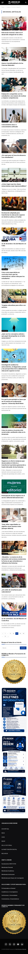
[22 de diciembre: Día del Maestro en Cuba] (14, 234)
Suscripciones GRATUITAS (9, 863)
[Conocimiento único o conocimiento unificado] (14, 115)
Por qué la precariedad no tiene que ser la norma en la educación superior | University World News (14, 401)
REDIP (3, 841)
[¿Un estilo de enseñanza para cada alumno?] (14, 581)
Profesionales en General (8, 888)
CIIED (3, 837)
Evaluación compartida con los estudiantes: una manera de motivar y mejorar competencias (14, 96)
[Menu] (3, 2)
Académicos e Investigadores (10, 892)
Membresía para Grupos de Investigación (13, 878)
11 (10, 633)
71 (5, 636)
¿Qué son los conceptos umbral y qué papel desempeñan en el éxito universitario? (13, 336)
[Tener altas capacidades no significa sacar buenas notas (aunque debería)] (14, 515)
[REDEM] (14, 2)
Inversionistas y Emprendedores (10, 899)
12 (13, 633)
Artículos (4, 29)
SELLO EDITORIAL (7, 845)
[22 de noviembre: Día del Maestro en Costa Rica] (14, 609)
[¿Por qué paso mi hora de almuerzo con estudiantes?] (14, 146)
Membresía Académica (8, 871)
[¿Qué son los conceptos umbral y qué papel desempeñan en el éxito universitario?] (14, 325)
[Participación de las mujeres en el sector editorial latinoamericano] (14, 486)
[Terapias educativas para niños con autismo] (14, 296)
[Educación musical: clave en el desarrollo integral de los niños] (14, 23)
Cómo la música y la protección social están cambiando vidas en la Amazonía (13, 432)
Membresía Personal (7, 867)
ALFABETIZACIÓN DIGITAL (9, 849)
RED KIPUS (5, 853)
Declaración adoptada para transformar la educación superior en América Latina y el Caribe (13, 215)
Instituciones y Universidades (9, 895)
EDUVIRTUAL (5, 829)
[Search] (25, 2)
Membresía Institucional (8, 874)
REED (3, 833)
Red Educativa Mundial (21, 949)
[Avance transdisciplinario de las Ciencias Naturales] (14, 54)
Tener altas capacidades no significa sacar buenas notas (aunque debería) (11, 526)
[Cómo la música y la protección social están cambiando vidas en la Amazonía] (14, 421)
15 (23, 633)
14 (20, 633)
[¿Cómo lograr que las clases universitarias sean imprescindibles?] (14, 175)
